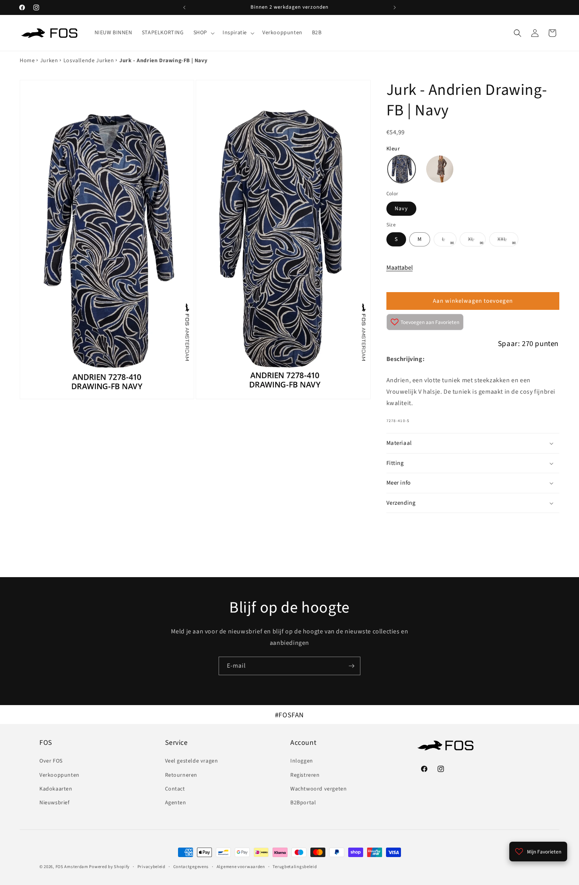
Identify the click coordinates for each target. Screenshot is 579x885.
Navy (401, 209)
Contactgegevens (191, 867)
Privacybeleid (151, 867)
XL (477, 240)
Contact (175, 789)
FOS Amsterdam (72, 867)
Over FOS (51, 761)
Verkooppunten (59, 775)
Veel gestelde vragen (191, 761)
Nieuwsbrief (54, 803)
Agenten (175, 803)
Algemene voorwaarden (241, 867)
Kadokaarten (55, 789)
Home (27, 61)
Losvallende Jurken (88, 61)
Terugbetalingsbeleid (295, 867)
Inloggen (301, 761)
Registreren (305, 775)
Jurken (49, 61)
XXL (507, 240)
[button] (203, 32)
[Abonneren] (351, 666)
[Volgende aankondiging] (394, 7)
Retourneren (181, 775)
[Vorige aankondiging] (184, 7)
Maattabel (399, 267)
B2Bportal (303, 803)
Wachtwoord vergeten (318, 789)
